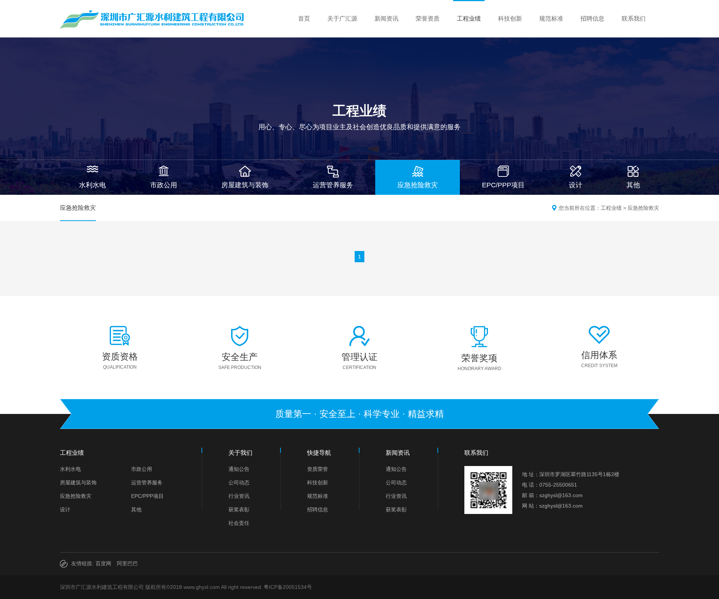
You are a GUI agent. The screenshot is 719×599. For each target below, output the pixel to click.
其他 (136, 509)
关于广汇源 (342, 18)
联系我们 (634, 18)
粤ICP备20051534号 (288, 587)
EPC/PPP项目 (147, 496)
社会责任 (238, 523)
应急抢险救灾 (643, 208)
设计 (65, 509)
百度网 (103, 563)
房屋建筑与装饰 (78, 482)
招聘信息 (592, 18)
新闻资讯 (386, 18)
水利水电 (70, 469)
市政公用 (141, 469)
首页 (304, 18)
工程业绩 (469, 18)
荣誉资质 (428, 18)
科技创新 (510, 18)
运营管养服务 (147, 482)
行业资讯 (238, 496)
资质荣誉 (317, 469)
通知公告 (238, 469)
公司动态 (238, 482)
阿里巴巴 (127, 563)
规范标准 (551, 18)
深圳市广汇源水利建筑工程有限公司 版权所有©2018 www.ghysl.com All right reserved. (161, 587)
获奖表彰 (238, 509)
